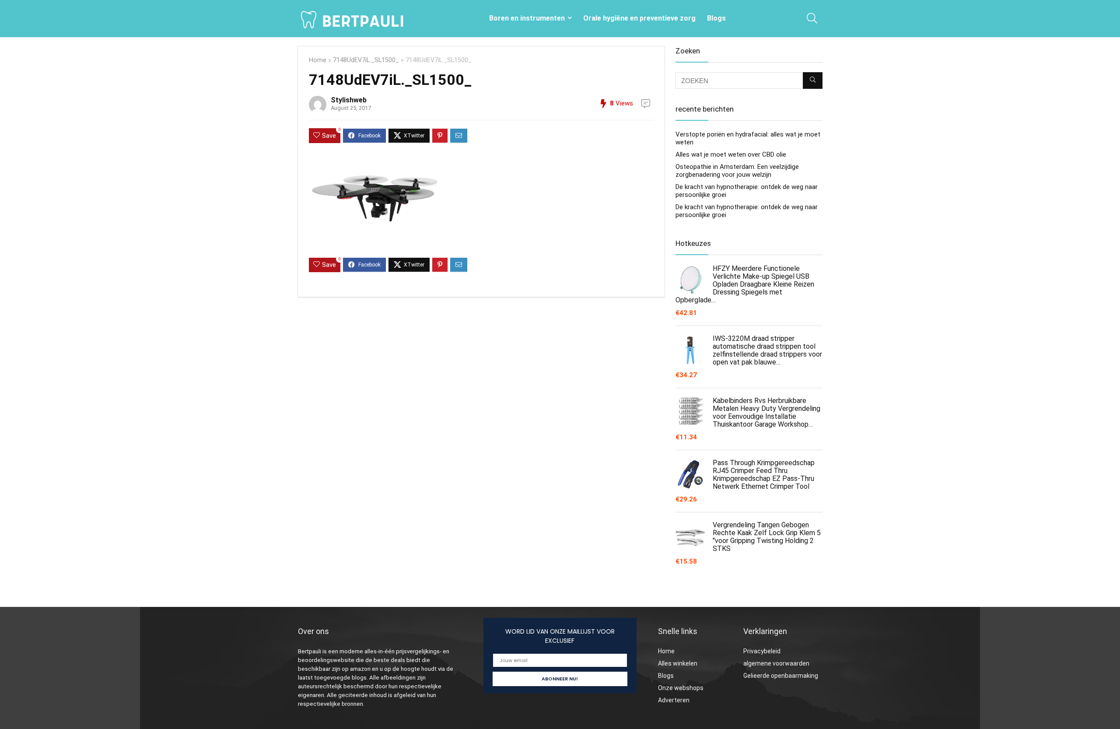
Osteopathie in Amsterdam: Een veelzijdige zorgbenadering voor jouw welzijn (737, 171)
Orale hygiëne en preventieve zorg (639, 18)
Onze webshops (681, 687)
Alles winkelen (677, 663)
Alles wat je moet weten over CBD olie (731, 154)
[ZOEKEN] (812, 80)
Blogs (716, 18)
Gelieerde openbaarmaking (780, 675)
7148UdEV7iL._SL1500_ (366, 60)
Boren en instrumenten (527, 18)
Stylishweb (349, 100)
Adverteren (674, 700)
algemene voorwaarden (776, 663)
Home (317, 60)
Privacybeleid (761, 651)
